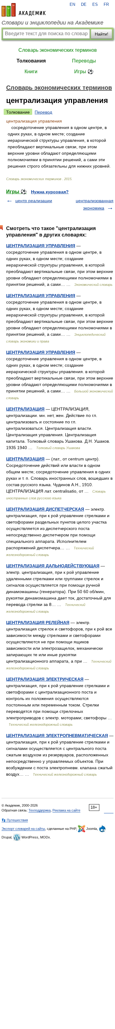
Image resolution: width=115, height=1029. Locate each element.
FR (106, 4)
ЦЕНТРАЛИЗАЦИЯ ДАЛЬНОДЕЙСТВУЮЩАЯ (52, 565)
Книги (31, 71)
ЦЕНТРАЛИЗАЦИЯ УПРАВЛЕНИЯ (40, 245)
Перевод (43, 112)
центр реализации (33, 200)
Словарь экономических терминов (57, 50)
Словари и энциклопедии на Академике (52, 23)
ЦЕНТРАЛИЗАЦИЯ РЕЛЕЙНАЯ (37, 622)
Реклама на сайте (66, 810)
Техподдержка (40, 810)
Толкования (31, 60)
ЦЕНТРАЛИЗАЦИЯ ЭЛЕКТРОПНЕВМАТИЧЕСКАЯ (57, 735)
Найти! (101, 34)
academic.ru (24, 10)
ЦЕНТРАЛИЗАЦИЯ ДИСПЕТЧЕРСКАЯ (45, 509)
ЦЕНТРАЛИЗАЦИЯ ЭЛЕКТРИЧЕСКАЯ (44, 679)
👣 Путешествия (15, 820)
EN (72, 4)
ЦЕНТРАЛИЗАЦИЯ (25, 409)
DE (83, 4)
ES (95, 4)
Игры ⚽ (84, 71)
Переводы (84, 60)
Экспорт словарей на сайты (23, 828)
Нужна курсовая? (50, 191)
